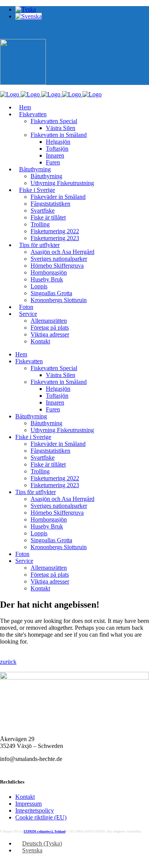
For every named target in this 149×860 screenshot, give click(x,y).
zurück (8, 661)
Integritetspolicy (34, 810)
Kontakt (25, 796)
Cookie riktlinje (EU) (40, 817)
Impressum (28, 803)
